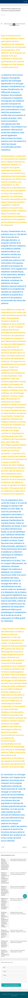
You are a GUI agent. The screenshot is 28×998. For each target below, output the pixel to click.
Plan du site (17, 994)
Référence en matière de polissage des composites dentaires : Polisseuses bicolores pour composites (18, 899)
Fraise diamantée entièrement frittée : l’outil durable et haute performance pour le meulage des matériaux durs (18, 860)
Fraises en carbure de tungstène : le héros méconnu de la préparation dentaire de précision (18, 887)
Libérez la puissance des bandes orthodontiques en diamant (17, 951)
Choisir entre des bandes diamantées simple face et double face (18, 941)
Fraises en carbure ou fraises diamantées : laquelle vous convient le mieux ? (18, 931)
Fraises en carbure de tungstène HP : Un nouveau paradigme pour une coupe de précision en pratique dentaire (18, 873)
